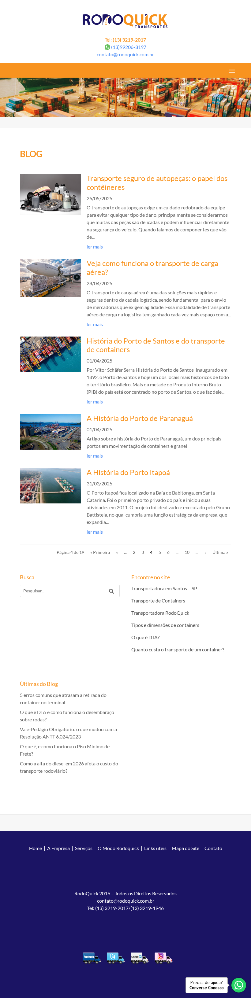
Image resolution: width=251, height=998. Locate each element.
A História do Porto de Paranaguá (140, 418)
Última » (220, 552)
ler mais (95, 246)
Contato (213, 848)
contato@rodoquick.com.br (125, 54)
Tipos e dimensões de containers (165, 625)
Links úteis (155, 848)
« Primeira (100, 552)
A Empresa (58, 848)
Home (35, 848)
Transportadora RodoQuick (160, 613)
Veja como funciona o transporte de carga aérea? (152, 267)
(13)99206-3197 (128, 47)
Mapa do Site (185, 848)
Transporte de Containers (158, 600)
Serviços (83, 848)
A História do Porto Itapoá (128, 472)
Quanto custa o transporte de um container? (177, 649)
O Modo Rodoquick (118, 848)
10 (187, 552)
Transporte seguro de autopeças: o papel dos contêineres (157, 182)
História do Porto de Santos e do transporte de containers (156, 345)
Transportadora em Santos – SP (164, 588)
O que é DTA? (145, 637)
